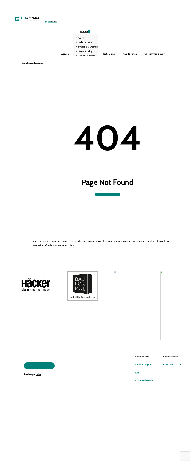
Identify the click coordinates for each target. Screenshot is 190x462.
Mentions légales (143, 364)
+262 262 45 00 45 (172, 364)
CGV (137, 372)
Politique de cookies (145, 380)
